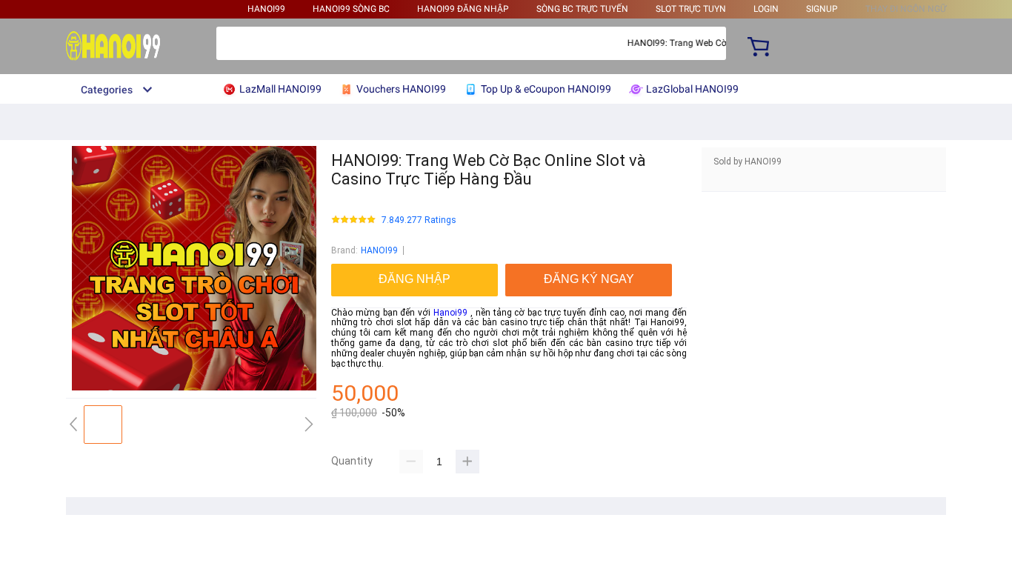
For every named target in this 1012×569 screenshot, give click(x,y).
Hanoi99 (450, 312)
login (766, 9)
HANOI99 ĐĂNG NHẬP (463, 9)
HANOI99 (266, 9)
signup (822, 9)
